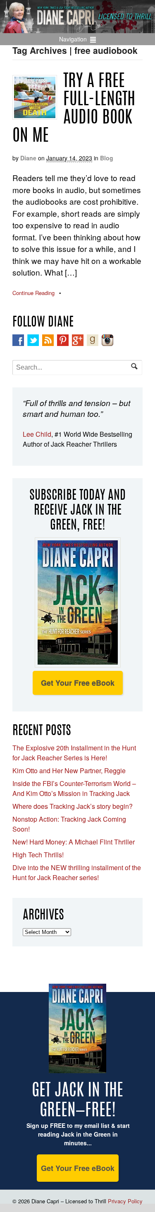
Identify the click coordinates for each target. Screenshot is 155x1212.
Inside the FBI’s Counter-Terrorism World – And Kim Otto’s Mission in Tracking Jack (74, 788)
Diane (28, 158)
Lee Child (37, 434)
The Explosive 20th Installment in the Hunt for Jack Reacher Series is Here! (74, 752)
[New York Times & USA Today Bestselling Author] (77, 28)
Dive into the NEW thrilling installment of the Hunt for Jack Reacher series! (76, 872)
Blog (106, 158)
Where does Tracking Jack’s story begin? (72, 806)
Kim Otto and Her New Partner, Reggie (69, 770)
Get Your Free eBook (77, 682)
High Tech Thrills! (38, 854)
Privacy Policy (125, 1201)
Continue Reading (33, 293)
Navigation (73, 39)
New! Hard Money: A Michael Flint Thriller (73, 842)
